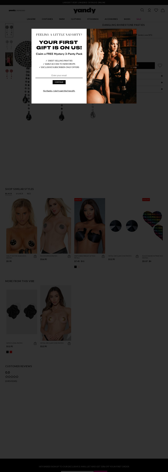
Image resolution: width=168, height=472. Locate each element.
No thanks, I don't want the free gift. (59, 90)
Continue (59, 82)
